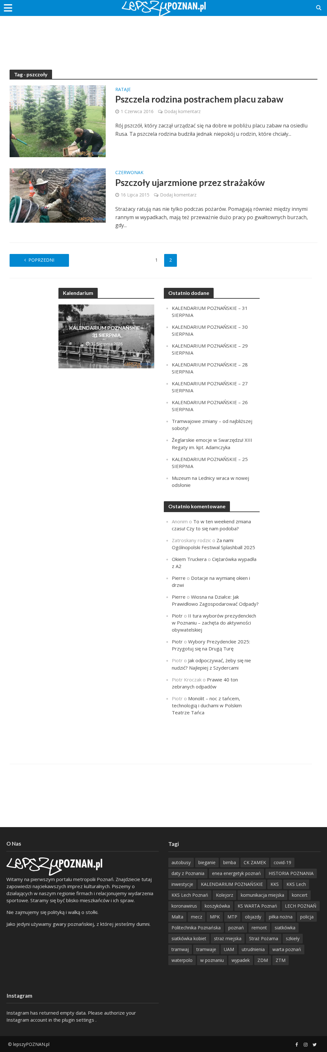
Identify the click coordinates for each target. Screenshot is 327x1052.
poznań (236, 928)
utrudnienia (253, 949)
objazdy (253, 917)
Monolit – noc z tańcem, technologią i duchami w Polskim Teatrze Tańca (207, 705)
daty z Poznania (187, 873)
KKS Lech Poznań (189, 895)
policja (307, 917)
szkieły (293, 938)
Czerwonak (129, 172)
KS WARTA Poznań (257, 906)
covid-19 (282, 862)
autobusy (181, 862)
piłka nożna (281, 917)
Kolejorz (224, 895)
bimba (229, 862)
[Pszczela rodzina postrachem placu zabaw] (58, 120)
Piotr (177, 615)
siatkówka (285, 928)
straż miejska (227, 938)
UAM (229, 949)
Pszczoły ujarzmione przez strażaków (190, 182)
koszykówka (217, 906)
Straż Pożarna (263, 938)
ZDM (262, 960)
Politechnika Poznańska (196, 928)
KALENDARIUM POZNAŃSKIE (232, 884)
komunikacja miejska (262, 895)
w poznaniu (212, 960)
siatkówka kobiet (188, 938)
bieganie (207, 862)
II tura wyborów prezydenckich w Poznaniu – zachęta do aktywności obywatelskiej (214, 622)
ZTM (280, 960)
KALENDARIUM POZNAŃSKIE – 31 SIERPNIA (106, 331)
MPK (215, 917)
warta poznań (286, 949)
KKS (274, 884)
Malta (177, 917)
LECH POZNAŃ (300, 906)
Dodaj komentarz (182, 111)
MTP (232, 917)
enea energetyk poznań (236, 873)
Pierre (179, 578)
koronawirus (184, 906)
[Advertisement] (163, 36)
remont (259, 928)
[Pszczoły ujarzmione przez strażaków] (58, 194)
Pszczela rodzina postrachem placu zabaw (199, 99)
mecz (196, 917)
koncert (300, 895)
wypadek (241, 960)
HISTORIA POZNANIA (291, 873)
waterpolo (182, 960)
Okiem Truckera (189, 559)
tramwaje (206, 949)
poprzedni (41, 260)
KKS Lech (296, 884)
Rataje (123, 89)
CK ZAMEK (255, 862)
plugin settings (78, 1020)
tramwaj (180, 949)
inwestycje (182, 884)
